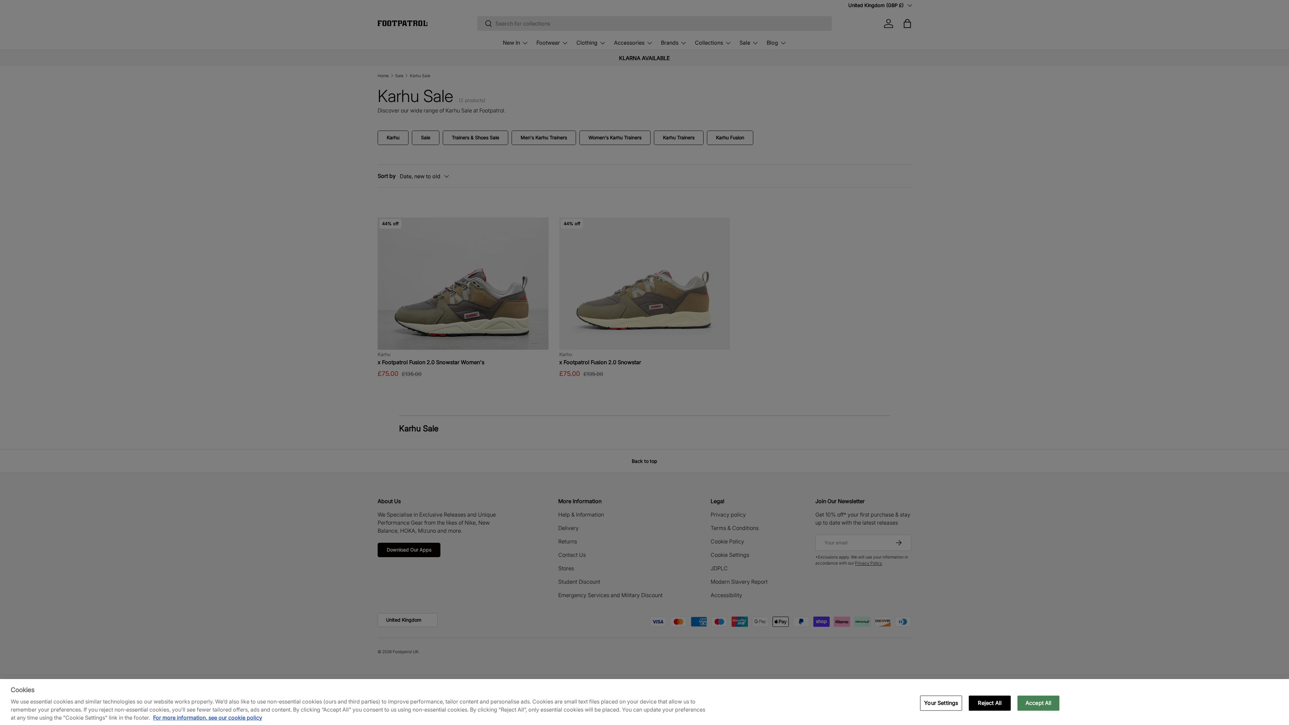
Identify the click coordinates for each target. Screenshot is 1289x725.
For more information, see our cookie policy (207, 717)
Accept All (1038, 702)
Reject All (990, 702)
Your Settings (941, 702)
